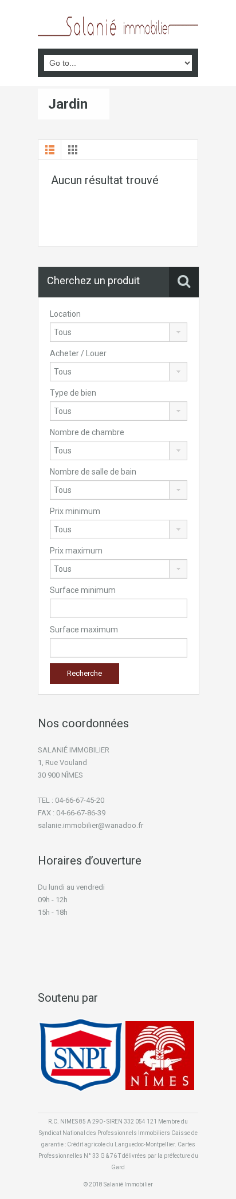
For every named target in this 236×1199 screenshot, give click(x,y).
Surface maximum (84, 629)
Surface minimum (83, 590)
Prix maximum (76, 550)
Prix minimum (75, 511)
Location (65, 313)
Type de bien (73, 392)
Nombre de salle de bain (93, 471)
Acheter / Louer (78, 353)
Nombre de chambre (87, 432)
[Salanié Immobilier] (118, 26)
